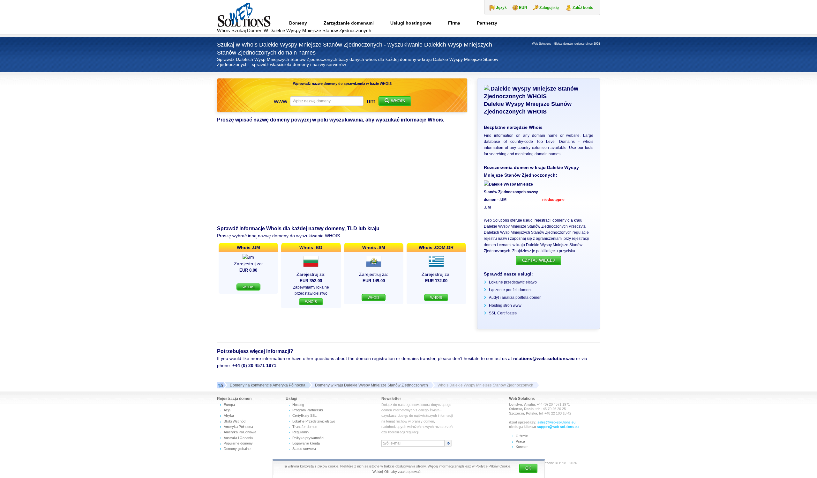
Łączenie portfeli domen (510, 290)
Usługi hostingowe (410, 23)
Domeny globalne (237, 449)
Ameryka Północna (238, 427)
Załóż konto (583, 7)
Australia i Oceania (238, 438)
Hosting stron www (505, 305)
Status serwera (304, 449)
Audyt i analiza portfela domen (515, 297)
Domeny (298, 23)
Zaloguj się (549, 7)
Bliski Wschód (234, 421)
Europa (229, 405)
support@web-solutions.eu (558, 427)
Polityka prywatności (308, 438)
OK (528, 468)
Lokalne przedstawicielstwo (513, 282)
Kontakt (522, 447)
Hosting (298, 405)
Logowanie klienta (306, 443)
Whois (398, 101)
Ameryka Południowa (240, 432)
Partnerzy (487, 23)
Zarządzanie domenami (349, 23)
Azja (227, 410)
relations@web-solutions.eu (544, 358)
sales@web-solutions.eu (556, 422)
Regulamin (300, 432)
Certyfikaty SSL (304, 415)
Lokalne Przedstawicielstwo (313, 421)
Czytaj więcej (538, 260)
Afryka (229, 415)
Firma (454, 23)
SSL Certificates (503, 313)
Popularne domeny (238, 443)
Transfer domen (304, 427)
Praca (520, 441)
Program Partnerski (307, 410)
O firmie (522, 436)
